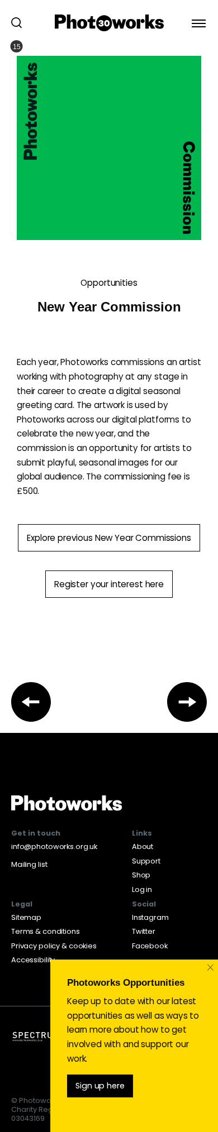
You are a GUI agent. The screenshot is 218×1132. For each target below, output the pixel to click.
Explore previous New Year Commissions (109, 538)
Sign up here (99, 1085)
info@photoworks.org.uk (54, 846)
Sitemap (26, 917)
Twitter (143, 931)
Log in (142, 889)
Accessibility (33, 960)
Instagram (150, 917)
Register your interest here (109, 584)
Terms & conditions (45, 931)
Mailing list (29, 864)
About (142, 846)
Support (146, 861)
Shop (141, 875)
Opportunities (108, 283)
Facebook (150, 946)
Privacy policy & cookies (54, 946)
